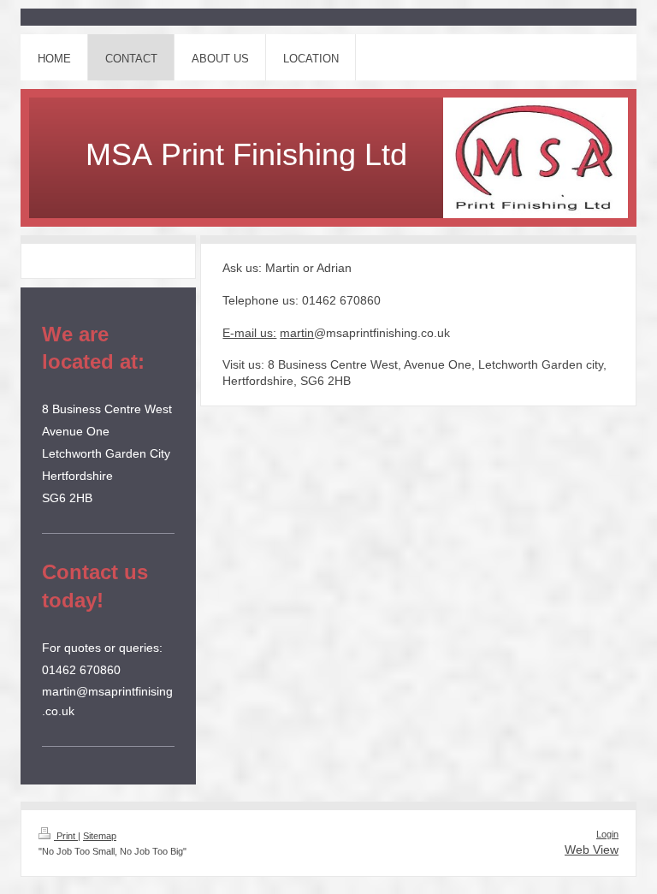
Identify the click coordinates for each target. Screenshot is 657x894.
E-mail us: (249, 333)
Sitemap (99, 836)
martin (297, 333)
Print (66, 836)
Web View (592, 849)
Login (607, 834)
